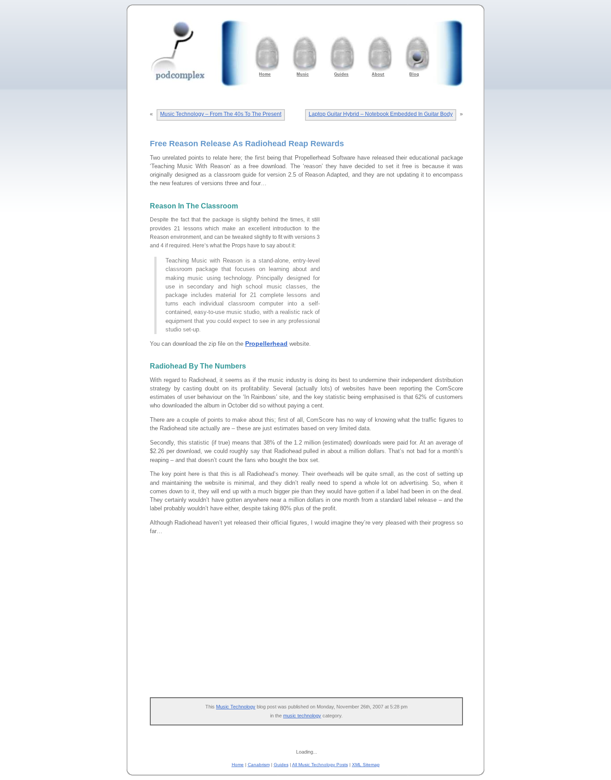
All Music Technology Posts (320, 764)
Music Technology (235, 706)
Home (238, 764)
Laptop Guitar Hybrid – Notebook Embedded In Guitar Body (381, 114)
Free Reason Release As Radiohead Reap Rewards (247, 143)
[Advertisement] (396, 271)
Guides (281, 764)
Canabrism (259, 764)
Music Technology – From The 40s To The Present (220, 114)
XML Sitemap (366, 764)
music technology (302, 715)
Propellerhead (266, 343)
